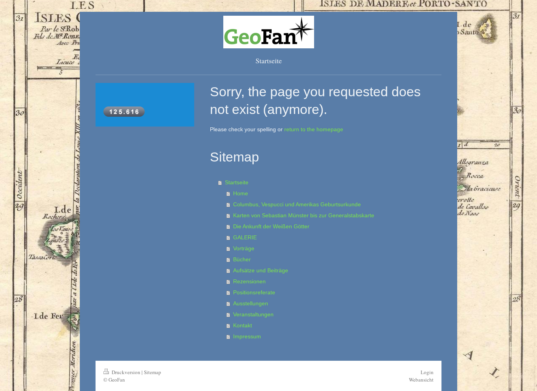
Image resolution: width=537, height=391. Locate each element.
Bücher (242, 259)
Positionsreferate (254, 292)
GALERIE (245, 237)
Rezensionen (249, 281)
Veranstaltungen (253, 314)
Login (427, 372)
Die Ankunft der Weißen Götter (271, 226)
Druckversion (126, 372)
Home (240, 193)
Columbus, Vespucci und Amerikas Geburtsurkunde (297, 204)
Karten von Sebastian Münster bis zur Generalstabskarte (303, 215)
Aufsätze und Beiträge (260, 270)
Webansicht (421, 379)
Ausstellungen (250, 303)
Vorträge (243, 248)
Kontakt (242, 325)
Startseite (236, 182)
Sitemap (152, 372)
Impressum (247, 336)
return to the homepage (313, 129)
